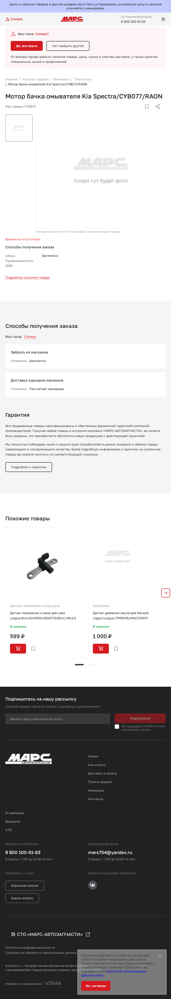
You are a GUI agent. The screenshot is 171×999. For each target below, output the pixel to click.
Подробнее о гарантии (28, 467)
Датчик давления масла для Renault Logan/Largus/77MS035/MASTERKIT (121, 615)
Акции (93, 756)
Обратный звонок (25, 885)
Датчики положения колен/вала (35, 606)
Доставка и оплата (102, 773)
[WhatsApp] (156, 111)
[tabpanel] (44, 592)
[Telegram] (134, 111)
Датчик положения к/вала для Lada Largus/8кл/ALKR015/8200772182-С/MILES (43, 615)
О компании (14, 813)
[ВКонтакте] (142, 111)
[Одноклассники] (149, 111)
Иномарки (96, 790)
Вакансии (12, 821)
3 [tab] (89, 664)
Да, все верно (26, 46)
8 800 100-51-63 (133, 21)
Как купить (97, 765)
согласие (134, 726)
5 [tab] (95, 664)
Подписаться (140, 718)
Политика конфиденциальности (30, 947)
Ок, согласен (96, 986)
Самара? (42, 34)
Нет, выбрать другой (68, 46)
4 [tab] (92, 664)
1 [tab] (79, 664)
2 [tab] (86, 664)
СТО (8, 830)
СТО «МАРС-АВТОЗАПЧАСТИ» (50, 934)
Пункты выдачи (100, 782)
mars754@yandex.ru (110, 852)
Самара (30, 336)
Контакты (95, 799)
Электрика (101, 606)
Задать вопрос (22, 898)
